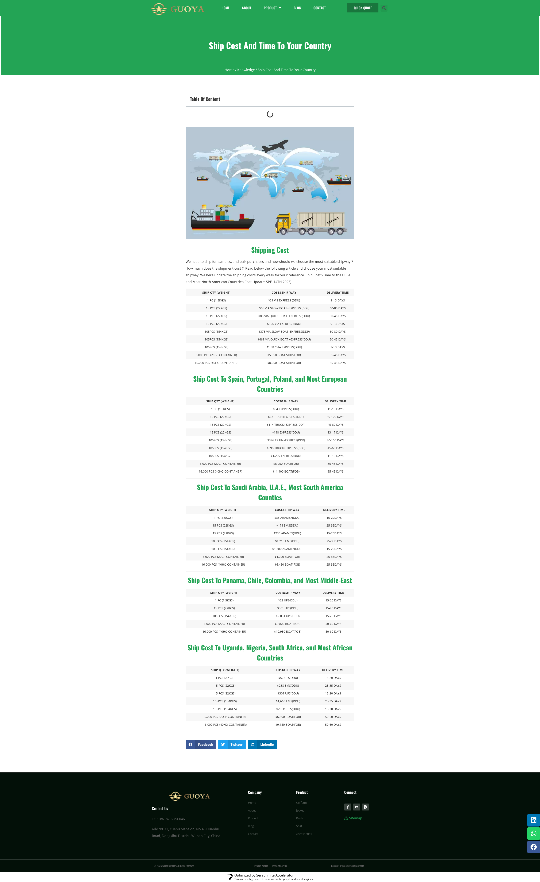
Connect (350, 792)
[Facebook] (533, 847)
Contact (319, 7)
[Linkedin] (533, 820)
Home (225, 7)
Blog (297, 7)
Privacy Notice (261, 865)
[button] (362, 7)
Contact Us (160, 808)
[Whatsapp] (533, 833)
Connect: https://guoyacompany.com (347, 865)
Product (270, 7)
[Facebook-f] (347, 807)
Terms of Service (279, 865)
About (246, 7)
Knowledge (246, 70)
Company (255, 792)
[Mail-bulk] (365, 807)
